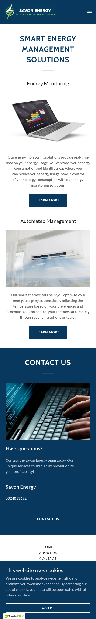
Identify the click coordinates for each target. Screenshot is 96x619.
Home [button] (48, 547)
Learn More (48, 200)
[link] (30, 11)
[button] (89, 11)
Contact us (48, 519)
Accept (48, 608)
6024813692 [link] (16, 498)
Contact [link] (48, 558)
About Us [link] (48, 553)
